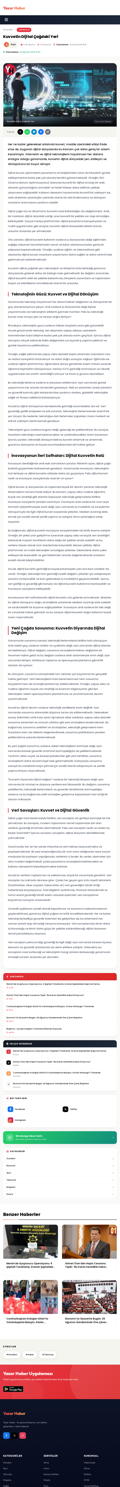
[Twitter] (14, 1435)
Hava (46, 1468)
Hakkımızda (89, 1462)
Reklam (87, 1474)
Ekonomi (10, 1165)
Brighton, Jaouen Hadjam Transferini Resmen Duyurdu (34, 1028)
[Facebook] (6, 1435)
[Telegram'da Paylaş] (34, 132)
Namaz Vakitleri (51, 1474)
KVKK (87, 1480)
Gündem (7, 1462)
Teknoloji (24, 29)
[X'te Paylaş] (20, 132)
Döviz (46, 1462)
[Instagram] (22, 1435)
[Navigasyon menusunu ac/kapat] (6, 19)
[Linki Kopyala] (48, 132)
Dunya (9, 1194)
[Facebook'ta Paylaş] (41, 132)
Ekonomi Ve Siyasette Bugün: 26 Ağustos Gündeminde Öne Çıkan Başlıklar (44, 1017)
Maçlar (47, 1480)
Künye (87, 1468)
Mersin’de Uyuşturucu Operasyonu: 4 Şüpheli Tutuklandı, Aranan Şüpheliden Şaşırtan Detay (53, 984)
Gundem (10, 1158)
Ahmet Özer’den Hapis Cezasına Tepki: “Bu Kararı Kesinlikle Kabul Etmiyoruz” (45, 995)
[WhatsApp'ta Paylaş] (27, 132)
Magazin (10, 1187)
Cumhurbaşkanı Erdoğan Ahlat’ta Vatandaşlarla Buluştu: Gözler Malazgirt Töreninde (50, 1006)
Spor (8, 1172)
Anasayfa (8, 29)
